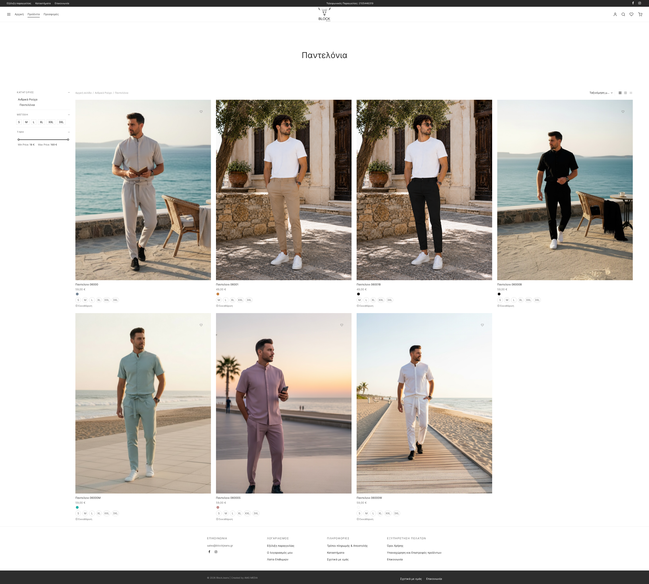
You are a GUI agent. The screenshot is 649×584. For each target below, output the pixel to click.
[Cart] (640, 14)
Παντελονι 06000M (88, 497)
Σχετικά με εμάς (338, 559)
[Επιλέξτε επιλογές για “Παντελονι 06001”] (342, 119)
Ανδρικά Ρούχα (103, 92)
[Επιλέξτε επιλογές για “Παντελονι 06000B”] (623, 119)
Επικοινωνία (62, 3)
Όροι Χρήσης (395, 545)
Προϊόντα (34, 14)
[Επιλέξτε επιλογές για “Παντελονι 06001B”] (482, 119)
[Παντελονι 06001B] (424, 190)
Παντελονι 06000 (86, 284)
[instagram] (639, 3)
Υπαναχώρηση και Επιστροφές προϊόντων (414, 552)
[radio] (77, 294)
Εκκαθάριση (85, 305)
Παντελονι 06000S (228, 497)
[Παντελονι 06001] (284, 190)
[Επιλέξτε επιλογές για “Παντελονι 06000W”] (482, 333)
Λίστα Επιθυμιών (277, 559)
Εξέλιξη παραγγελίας (19, 3)
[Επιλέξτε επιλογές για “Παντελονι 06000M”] (201, 333)
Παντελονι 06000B (509, 284)
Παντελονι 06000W (369, 497)
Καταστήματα (43, 3)
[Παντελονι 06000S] (284, 403)
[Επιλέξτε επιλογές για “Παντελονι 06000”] (201, 119)
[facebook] (633, 3)
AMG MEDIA (251, 577)
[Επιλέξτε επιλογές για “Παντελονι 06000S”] (342, 333)
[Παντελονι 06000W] (424, 403)
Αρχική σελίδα (83, 92)
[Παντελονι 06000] (143, 190)
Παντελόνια (27, 105)
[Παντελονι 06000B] (565, 190)
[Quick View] (201, 127)
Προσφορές (51, 14)
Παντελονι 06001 (227, 284)
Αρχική (19, 14)
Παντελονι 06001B (369, 284)
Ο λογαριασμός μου (280, 552)
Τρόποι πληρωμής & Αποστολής (347, 545)
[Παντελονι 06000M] (143, 403)
